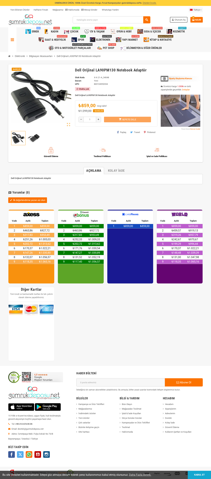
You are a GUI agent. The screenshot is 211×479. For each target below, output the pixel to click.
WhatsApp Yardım (110, 10)
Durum (78, 81)
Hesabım (169, 404)
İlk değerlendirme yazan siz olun (27, 200)
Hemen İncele (195, 129)
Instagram (46, 454)
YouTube (37, 454)
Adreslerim (170, 413)
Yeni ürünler (84, 418)
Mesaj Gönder (90, 10)
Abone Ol (185, 382)
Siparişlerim (170, 409)
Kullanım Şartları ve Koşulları (178, 432)
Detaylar (186, 89)
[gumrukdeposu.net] (30, 19)
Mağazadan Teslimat (131, 409)
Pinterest (151, 132)
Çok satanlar (84, 422)
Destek (168, 418)
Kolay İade (170, 422)
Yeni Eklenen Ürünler (20, 10)
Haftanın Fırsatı (41, 10)
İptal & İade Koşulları (131, 413)
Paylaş (123, 132)
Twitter (20, 454)
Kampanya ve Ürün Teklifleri (91, 404)
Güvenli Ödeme (172, 427)
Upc (77, 84)
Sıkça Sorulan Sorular (132, 418)
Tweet (137, 132)
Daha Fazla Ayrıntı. (140, 474)
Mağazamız (57, 10)
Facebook (11, 454)
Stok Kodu (80, 77)
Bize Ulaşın (127, 404)
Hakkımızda (73, 10)
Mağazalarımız (85, 409)
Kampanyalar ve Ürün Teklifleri (136, 422)
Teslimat (126, 427)
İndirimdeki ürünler (87, 413)
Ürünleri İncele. (149, 3)
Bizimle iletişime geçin (88, 427)
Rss (29, 454)
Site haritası (84, 432)
